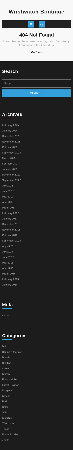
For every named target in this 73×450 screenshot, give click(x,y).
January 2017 (10, 218)
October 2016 (10, 235)
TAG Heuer (8, 423)
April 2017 (7, 202)
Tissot (5, 428)
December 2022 (11, 174)
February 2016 (10, 279)
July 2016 (7, 251)
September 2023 (11, 152)
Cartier (6, 368)
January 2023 (10, 169)
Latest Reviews (10, 384)
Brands (6, 357)
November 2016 (11, 229)
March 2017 (9, 207)
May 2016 (7, 262)
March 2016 (9, 273)
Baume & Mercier (12, 351)
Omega (6, 395)
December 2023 (11, 136)
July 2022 (7, 185)
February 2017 (10, 213)
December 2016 (11, 224)
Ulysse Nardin (10, 434)
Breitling (6, 362)
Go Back (36, 53)
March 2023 (9, 158)
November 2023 (11, 141)
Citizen (6, 373)
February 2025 (10, 125)
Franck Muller (10, 379)
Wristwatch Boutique (36, 12)
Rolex (5, 406)
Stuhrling (7, 417)
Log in (5, 315)
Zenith (5, 439)
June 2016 (8, 257)
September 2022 (11, 180)
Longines (7, 390)
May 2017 (7, 196)
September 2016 (11, 240)
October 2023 (10, 147)
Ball (4, 346)
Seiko (5, 412)
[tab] (31, 24)
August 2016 (9, 246)
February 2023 (10, 163)
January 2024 (10, 130)
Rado (5, 401)
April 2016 (7, 268)
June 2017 (8, 191)
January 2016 (10, 284)
